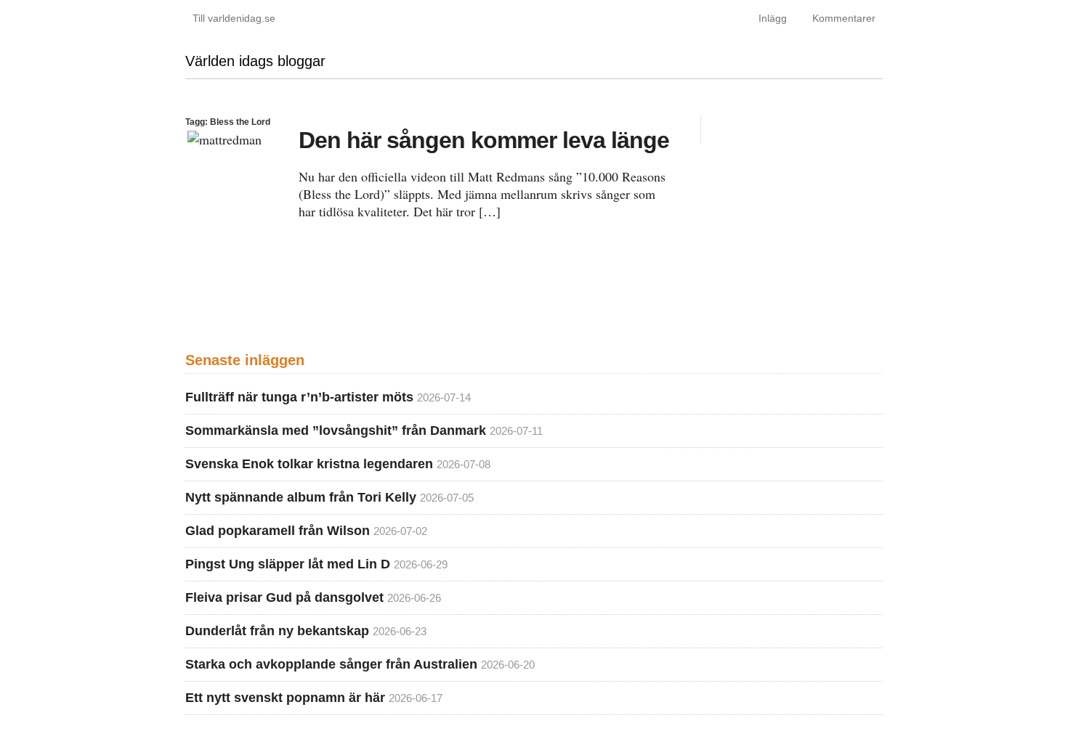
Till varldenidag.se (234, 18)
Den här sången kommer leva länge (484, 140)
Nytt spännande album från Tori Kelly (300, 497)
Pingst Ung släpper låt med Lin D (287, 564)
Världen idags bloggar (255, 61)
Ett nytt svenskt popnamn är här (285, 697)
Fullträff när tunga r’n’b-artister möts (299, 397)
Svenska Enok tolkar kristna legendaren (309, 464)
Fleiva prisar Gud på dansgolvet (284, 597)
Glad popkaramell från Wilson (277, 530)
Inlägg (772, 18)
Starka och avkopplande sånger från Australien (331, 664)
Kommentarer (843, 18)
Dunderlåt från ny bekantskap (277, 631)
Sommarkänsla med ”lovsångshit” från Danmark (335, 430)
